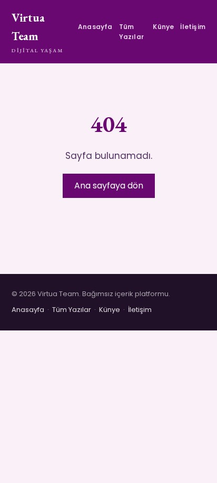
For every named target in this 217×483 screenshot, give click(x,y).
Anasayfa (95, 26)
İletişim (192, 26)
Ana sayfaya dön (108, 185)
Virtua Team (37, 32)
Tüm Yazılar (131, 31)
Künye (163, 26)
